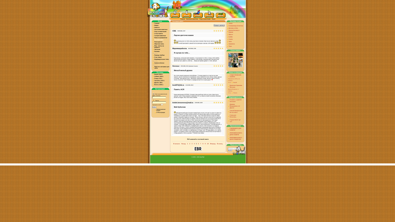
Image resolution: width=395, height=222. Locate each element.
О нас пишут (158, 57)
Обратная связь (159, 44)
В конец (220, 144)
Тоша (230, 46)
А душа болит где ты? (235, 120)
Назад (183, 144)
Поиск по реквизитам (160, 37)
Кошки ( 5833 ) (158, 74)
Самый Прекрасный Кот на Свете (236, 111)
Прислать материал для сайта (161, 67)
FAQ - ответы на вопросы (159, 46)
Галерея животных (160, 35)
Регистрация (161, 112)
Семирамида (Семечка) (236, 26)
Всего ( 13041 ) (158, 84)
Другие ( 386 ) (158, 82)
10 (208, 144)
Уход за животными (205, 19)
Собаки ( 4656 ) (158, 76)
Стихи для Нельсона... (233, 116)
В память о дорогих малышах (236, 100)
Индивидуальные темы (161, 59)
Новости (156, 27)
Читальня (157, 49)
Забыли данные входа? (160, 110)
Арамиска (232, 44)
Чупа (230, 41)
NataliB (235, 82)
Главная (182, 19)
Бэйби (230, 37)
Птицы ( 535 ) (158, 78)
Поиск (213, 19)
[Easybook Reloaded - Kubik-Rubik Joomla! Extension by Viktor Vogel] (198, 149)
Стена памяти (158, 33)
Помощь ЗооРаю (159, 55)
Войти (154, 107)
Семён (231, 39)
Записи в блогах (159, 63)
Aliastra (235, 92)
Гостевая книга (158, 39)
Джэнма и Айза (233, 28)
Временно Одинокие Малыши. (236, 86)
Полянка (157, 51)
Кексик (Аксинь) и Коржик (234, 31)
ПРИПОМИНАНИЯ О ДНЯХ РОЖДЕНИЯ (236, 138)
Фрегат (231, 34)
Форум (156, 25)
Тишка (230, 23)
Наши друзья (158, 42)
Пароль (157, 100)
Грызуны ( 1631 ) (159, 80)
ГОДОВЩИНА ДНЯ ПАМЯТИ (235, 129)
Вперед (213, 144)
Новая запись (219, 25)
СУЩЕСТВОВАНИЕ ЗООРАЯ (235, 75)
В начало (176, 144)
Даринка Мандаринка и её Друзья (235, 106)
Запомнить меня (156, 104)
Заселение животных (192, 19)
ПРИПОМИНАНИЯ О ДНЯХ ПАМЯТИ (236, 133)
